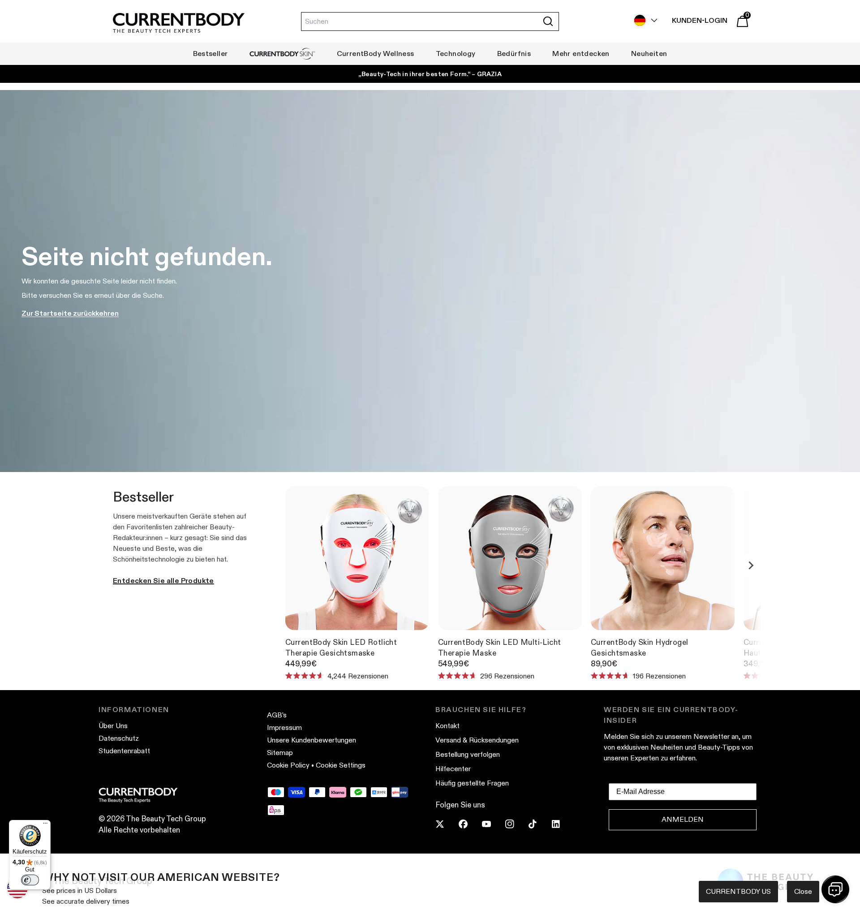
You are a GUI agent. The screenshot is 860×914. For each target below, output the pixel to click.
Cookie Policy (288, 765)
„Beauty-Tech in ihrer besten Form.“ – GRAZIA (430, 74)
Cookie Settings (341, 765)
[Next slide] (750, 565)
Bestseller (210, 53)
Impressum (284, 727)
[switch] (30, 880)
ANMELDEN (683, 819)
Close (803, 891)
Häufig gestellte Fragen (472, 783)
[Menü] (45, 825)
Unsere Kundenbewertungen (311, 740)
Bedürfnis (514, 53)
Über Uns (113, 725)
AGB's (277, 715)
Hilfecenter (453, 768)
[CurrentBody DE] (179, 23)
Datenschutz (119, 738)
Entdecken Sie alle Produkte (163, 580)
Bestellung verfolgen (467, 754)
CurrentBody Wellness (375, 53)
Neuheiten (649, 53)
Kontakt (447, 725)
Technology (456, 53)
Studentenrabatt (124, 751)
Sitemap (280, 752)
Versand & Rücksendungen (477, 740)
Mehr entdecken (581, 53)
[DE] (643, 20)
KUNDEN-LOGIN (699, 20)
